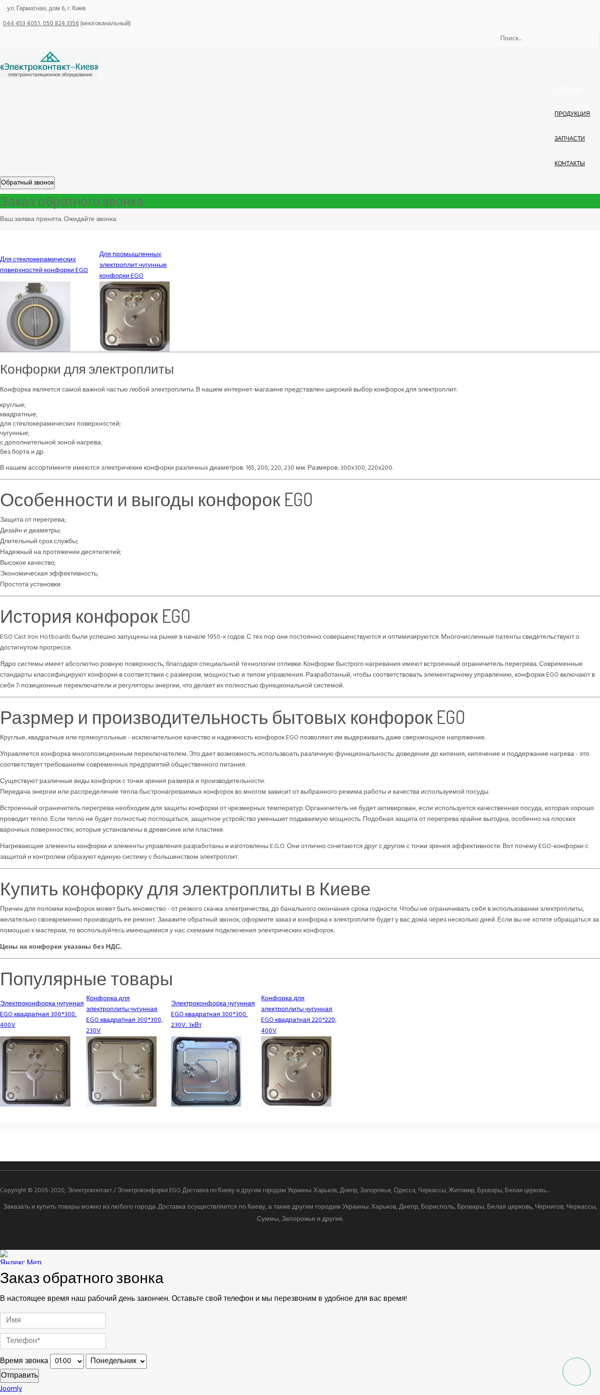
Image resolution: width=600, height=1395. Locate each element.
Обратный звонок (27, 182)
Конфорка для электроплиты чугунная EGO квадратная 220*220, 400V (299, 1014)
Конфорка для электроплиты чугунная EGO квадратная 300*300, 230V (124, 1014)
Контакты (570, 164)
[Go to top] (576, 1372)
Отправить (19, 1376)
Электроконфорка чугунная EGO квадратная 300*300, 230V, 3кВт (213, 1014)
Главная (568, 89)
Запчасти (570, 139)
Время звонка (24, 1361)
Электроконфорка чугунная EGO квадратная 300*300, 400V (42, 1014)
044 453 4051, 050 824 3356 (41, 24)
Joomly (11, 1389)
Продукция (572, 114)
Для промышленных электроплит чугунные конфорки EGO (133, 265)
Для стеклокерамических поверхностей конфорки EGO (44, 265)
